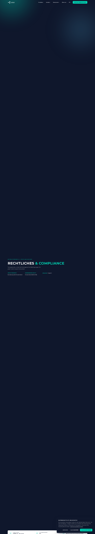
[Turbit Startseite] (11, 2)
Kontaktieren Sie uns (80, 2)
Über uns (64, 2)
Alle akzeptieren (86, 530)
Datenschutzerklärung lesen (76, 526)
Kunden (48, 2)
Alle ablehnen (74, 530)
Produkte (40, 2)
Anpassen (65, 530)
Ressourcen (56, 2)
